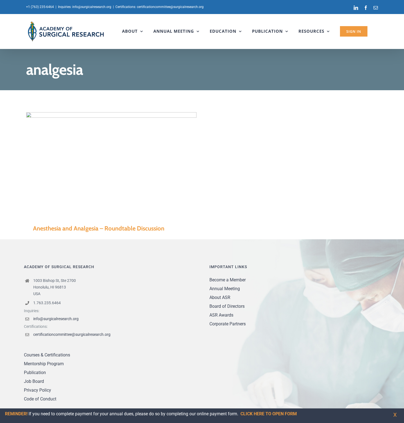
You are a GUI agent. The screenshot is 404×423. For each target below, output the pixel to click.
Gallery (119, 164)
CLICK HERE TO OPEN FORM (268, 413)
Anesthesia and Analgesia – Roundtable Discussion (103, 164)
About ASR (219, 297)
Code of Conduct (40, 399)
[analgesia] (111, 164)
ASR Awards (221, 315)
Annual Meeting (224, 288)
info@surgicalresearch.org (91, 7)
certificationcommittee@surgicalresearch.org (170, 7)
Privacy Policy (37, 390)
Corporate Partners (227, 323)
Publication (35, 372)
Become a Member (227, 279)
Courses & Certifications (47, 355)
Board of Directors (227, 306)
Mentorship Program (44, 363)
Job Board (34, 381)
